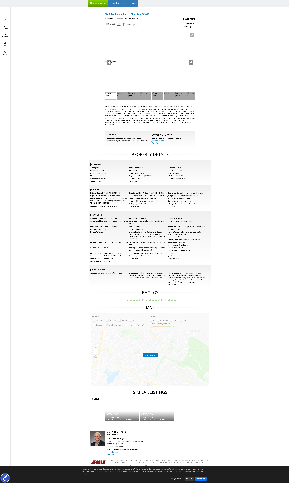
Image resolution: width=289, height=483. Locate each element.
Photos (5, 37)
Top (5, 20)
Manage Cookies (176, 479)
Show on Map (151, 355)
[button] (5, 478)
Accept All (201, 479)
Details (5, 28)
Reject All (189, 479)
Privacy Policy (101, 471)
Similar (5, 54)
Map (5, 46)
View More (155, 143)
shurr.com (110, 454)
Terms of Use (114, 471)
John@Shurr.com (158, 141)
